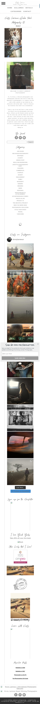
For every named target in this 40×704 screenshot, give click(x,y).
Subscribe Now (20, 358)
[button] (20, 345)
